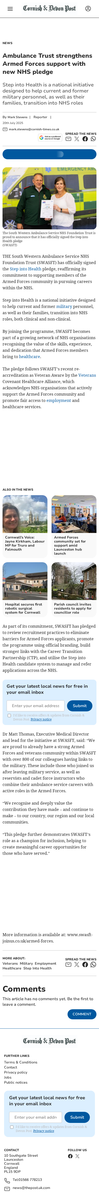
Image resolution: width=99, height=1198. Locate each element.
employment (58, 400)
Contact (10, 1067)
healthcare (29, 356)
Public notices (15, 1082)
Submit (80, 706)
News (7, 43)
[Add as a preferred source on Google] (50, 137)
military (64, 306)
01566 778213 (30, 1180)
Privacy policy (15, 1072)
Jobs (7, 1077)
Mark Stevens (17, 117)
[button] (10, 9)
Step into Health (25, 268)
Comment (82, 1014)
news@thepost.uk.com (31, 1188)
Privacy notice (41, 719)
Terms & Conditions (20, 1062)
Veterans (87, 375)
